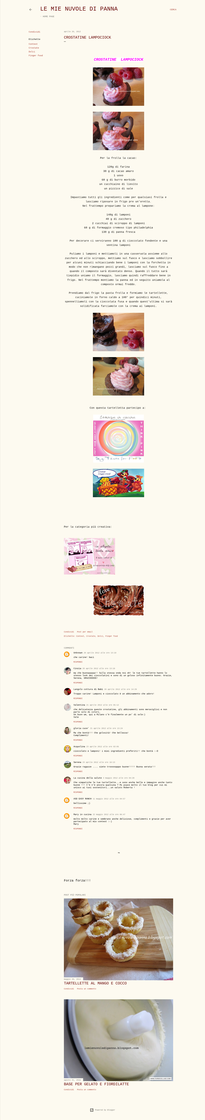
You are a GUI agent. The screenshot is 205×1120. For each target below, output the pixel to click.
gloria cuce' (81, 728)
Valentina (79, 705)
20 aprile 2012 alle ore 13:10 (100, 653)
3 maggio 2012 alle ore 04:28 (118, 778)
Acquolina (79, 746)
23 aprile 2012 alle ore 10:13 (98, 762)
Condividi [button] (34, 32)
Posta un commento (86, 989)
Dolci (32, 51)
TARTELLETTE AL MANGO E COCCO (95, 983)
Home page (48, 16)
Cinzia (77, 668)
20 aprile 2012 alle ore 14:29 (120, 689)
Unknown (78, 652)
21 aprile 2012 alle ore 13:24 (106, 728)
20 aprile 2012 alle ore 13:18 (98, 668)
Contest (33, 44)
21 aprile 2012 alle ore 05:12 (102, 705)
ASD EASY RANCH (82, 798)
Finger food (36, 55)
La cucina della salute (88, 778)
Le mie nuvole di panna (79, 9)
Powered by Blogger (105, 1110)
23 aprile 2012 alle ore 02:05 (102, 747)
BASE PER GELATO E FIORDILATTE (96, 1084)
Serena (77, 762)
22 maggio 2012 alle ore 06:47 (109, 814)
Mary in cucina (82, 814)
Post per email (85, 632)
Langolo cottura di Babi (88, 689)
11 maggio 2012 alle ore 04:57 (109, 799)
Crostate (34, 48)
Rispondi (78, 662)
